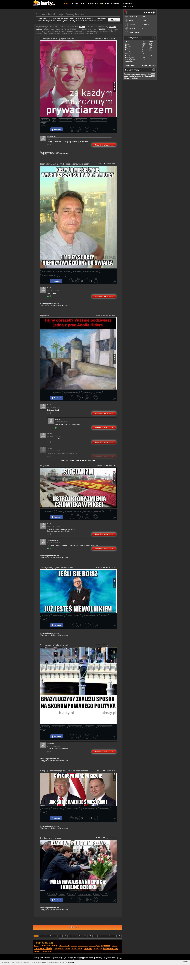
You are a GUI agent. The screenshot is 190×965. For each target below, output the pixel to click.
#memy (62, 894)
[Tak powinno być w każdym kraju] (78, 685)
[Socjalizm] (78, 488)
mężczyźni (105, 946)
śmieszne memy (48, 945)
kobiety (36, 946)
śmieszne (74, 946)
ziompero (133, 74)
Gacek (126, 74)
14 (100, 936)
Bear (128, 50)
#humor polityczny (64, 271)
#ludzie (60, 511)
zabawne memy (83, 946)
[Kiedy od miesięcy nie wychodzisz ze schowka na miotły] (78, 217)
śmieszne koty (110, 948)
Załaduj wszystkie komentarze (78, 460)
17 (114, 936)
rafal (128, 52)
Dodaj (82, 4)
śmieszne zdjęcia (94, 946)
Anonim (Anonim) (52, 540)
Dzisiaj (144, 65)
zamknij (185, 961)
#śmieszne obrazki (90, 616)
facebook (37, 951)
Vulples (135, 78)
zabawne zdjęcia (43, 948)
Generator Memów (111, 4)
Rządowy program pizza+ (51, 838)
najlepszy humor (59, 949)
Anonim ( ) (50, 743)
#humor (71, 894)
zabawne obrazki (64, 946)
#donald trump (104, 809)
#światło (78, 271)
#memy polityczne (66, 120)
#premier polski (81, 120)
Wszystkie (152, 65)
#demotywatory (58, 616)
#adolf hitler (87, 392)
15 (105, 936)
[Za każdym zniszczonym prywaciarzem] (78, 78)
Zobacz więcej (134, 32)
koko (128, 48)
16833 (144, 16)
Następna (74, 927)
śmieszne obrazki (104, 29)
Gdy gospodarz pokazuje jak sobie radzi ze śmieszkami (64, 771)
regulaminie (70, 962)
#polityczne (89, 727)
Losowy (74, 4)
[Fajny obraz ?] (78, 353)
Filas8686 (151, 74)
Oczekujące (93, 4)
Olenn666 (128, 78)
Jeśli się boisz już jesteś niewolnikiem (56, 567)
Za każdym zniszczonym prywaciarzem (57, 38)
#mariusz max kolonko (49, 275)
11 (85, 936)
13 (95, 936)
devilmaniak (142, 74)
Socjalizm (44, 465)
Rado (128, 56)
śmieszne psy (97, 949)
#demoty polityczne (104, 727)
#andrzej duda (57, 809)
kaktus (128, 54)
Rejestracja (128, 7)
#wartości (86, 511)
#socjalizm (97, 511)
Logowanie (127, 4)
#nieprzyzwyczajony (91, 271)
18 (119, 936)
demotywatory (55, 29)
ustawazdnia (129, 76)
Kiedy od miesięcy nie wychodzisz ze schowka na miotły (64, 164)
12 (90, 936)
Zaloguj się (43, 154)
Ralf (143, 76)
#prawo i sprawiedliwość (99, 120)
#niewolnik (104, 616)
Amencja (137, 76)
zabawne (114, 946)
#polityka (45, 120)
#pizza (97, 894)
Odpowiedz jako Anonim (104, 145)
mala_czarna (130, 58)
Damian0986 (150, 76)
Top (63, 4)
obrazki (82, 26)
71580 (144, 20)
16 (109, 936)
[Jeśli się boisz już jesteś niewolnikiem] (78, 591)
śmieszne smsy (46, 951)
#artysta (98, 392)
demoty (88, 948)
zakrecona (130, 62)
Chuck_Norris (130, 60)
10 (80, 936)
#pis (54, 120)
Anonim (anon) (51, 136)
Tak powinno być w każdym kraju (54, 645)
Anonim (128, 44)
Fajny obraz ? (46, 315)
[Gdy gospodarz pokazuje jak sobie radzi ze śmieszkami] (78, 789)
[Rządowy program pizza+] (78, 865)
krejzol (128, 46)
